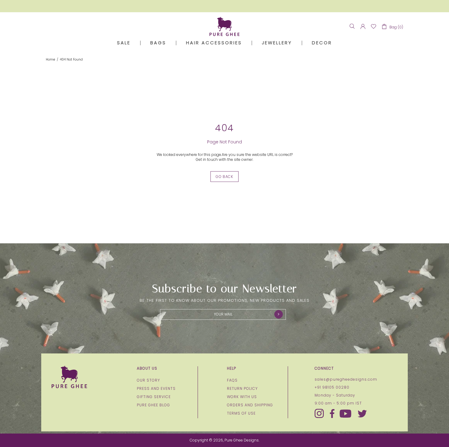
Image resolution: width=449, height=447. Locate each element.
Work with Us (242, 396)
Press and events (156, 388)
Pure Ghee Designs (224, 26)
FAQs (232, 380)
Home (50, 59)
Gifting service (154, 396)
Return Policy (242, 388)
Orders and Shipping (250, 405)
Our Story (148, 380)
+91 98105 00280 (332, 387)
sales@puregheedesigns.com (346, 379)
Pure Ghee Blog (153, 405)
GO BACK (224, 176)
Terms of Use (241, 413)
